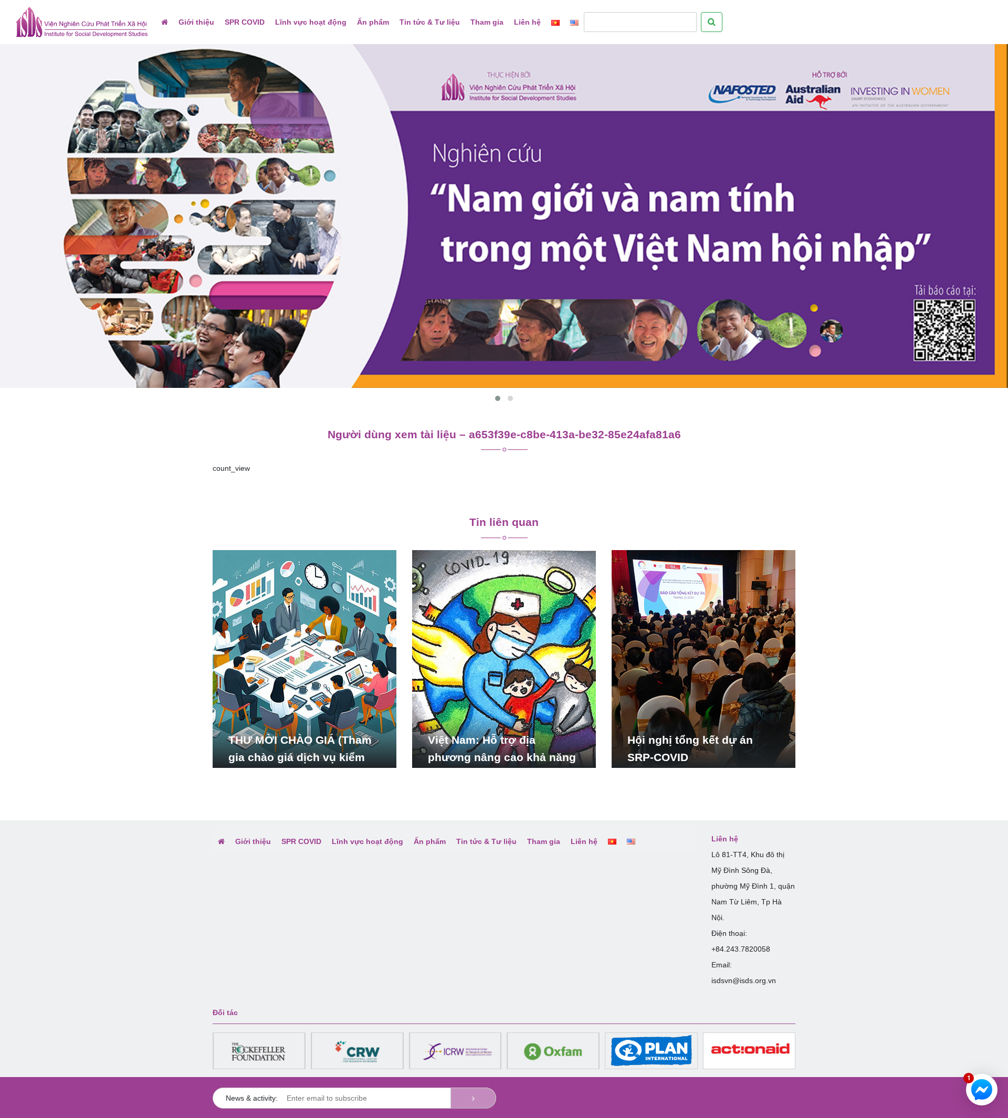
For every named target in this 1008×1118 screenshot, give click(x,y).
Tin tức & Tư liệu (430, 22)
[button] (497, 398)
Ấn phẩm (373, 22)
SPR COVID (245, 22)
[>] (473, 1098)
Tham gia (486, 22)
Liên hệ (527, 22)
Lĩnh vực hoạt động (310, 22)
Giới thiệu (196, 22)
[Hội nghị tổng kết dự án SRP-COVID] (703, 658)
